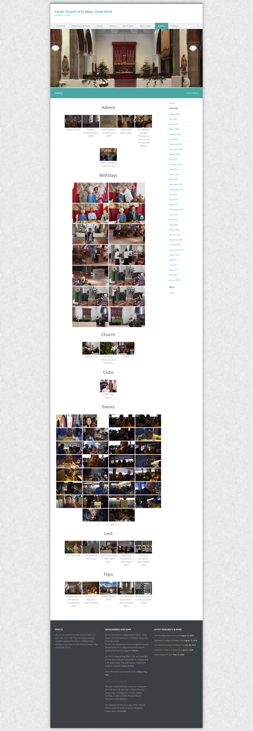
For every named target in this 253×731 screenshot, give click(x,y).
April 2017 (173, 275)
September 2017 (176, 250)
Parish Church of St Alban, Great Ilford (83, 12)
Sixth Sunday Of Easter (163, 654)
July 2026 (173, 119)
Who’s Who (128, 26)
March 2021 (174, 174)
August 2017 (174, 255)
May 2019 (173, 199)
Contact (175, 26)
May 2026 (173, 124)
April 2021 (173, 169)
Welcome (60, 26)
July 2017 (173, 260)
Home (188, 93)
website (135, 650)
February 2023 (175, 144)
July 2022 (173, 159)
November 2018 (176, 209)
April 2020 (173, 179)
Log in (172, 293)
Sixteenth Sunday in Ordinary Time (168, 650)
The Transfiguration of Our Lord (167, 635)
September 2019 (176, 189)
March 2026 (174, 129)
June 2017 (173, 265)
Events (99, 26)
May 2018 (173, 219)
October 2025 (175, 134)
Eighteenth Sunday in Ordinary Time (169, 640)
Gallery (161, 26)
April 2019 (173, 204)
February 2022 (175, 164)
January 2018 (174, 234)
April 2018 (173, 224)
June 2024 (173, 139)
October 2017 (175, 244)
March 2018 (174, 229)
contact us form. (128, 666)
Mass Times (145, 26)
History (112, 26)
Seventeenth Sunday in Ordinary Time (169, 645)
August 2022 (174, 154)
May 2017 (173, 270)
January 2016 (174, 280)
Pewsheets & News (81, 26)
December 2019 (176, 184)
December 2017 (176, 239)
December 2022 (176, 149)
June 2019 (173, 194)
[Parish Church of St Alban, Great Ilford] (126, 85)
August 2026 (174, 114)
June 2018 (173, 214)
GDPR (123, 711)
